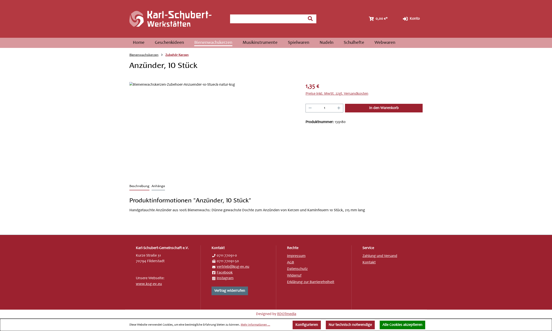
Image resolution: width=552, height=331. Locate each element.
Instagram (225, 278)
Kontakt (369, 263)
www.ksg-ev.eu (149, 284)
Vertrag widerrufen (229, 291)
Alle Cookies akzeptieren (402, 325)
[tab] (139, 186)
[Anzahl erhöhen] (338, 108)
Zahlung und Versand (379, 256)
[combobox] (267, 18)
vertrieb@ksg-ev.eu (233, 267)
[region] (213, 128)
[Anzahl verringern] (310, 108)
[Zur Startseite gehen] (175, 19)
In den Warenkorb (384, 108)
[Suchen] (310, 18)
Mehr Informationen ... (255, 324)
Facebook (225, 273)
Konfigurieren (306, 325)
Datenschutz (297, 269)
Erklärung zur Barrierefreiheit (310, 282)
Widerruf (294, 276)
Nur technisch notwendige (350, 325)
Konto (414, 19)
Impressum (296, 256)
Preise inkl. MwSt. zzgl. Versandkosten (337, 94)
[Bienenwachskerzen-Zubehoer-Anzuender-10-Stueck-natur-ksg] (213, 128)
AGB (290, 263)
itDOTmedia (286, 314)
